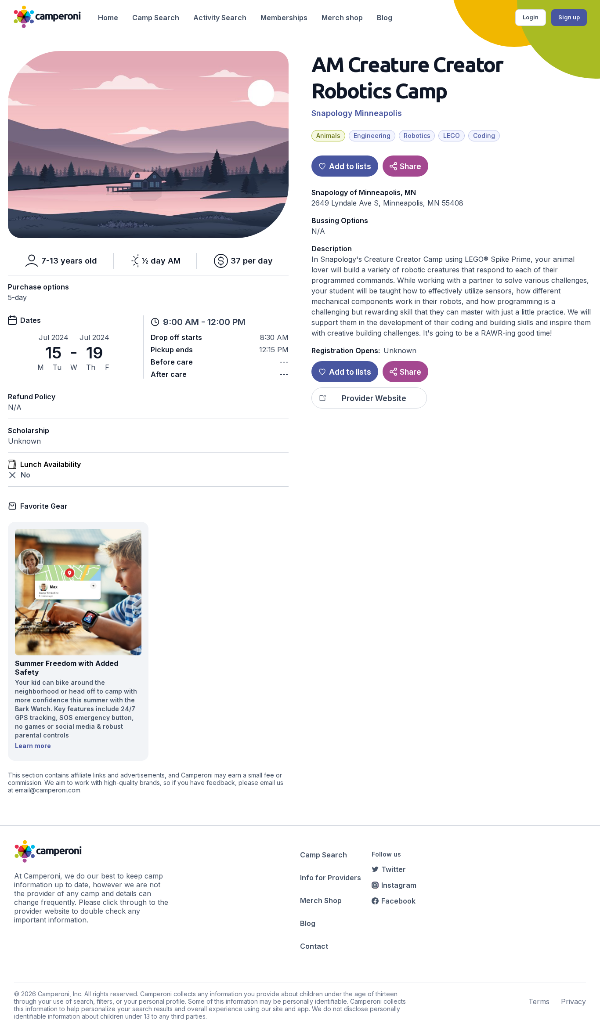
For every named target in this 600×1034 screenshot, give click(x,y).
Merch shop (342, 17)
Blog (384, 17)
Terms (538, 1001)
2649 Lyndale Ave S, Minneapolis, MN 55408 (387, 203)
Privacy (573, 1001)
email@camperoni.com (47, 790)
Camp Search (155, 17)
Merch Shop (321, 900)
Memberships (283, 17)
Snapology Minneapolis (356, 113)
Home (108, 17)
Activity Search (219, 17)
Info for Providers (330, 877)
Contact (314, 946)
